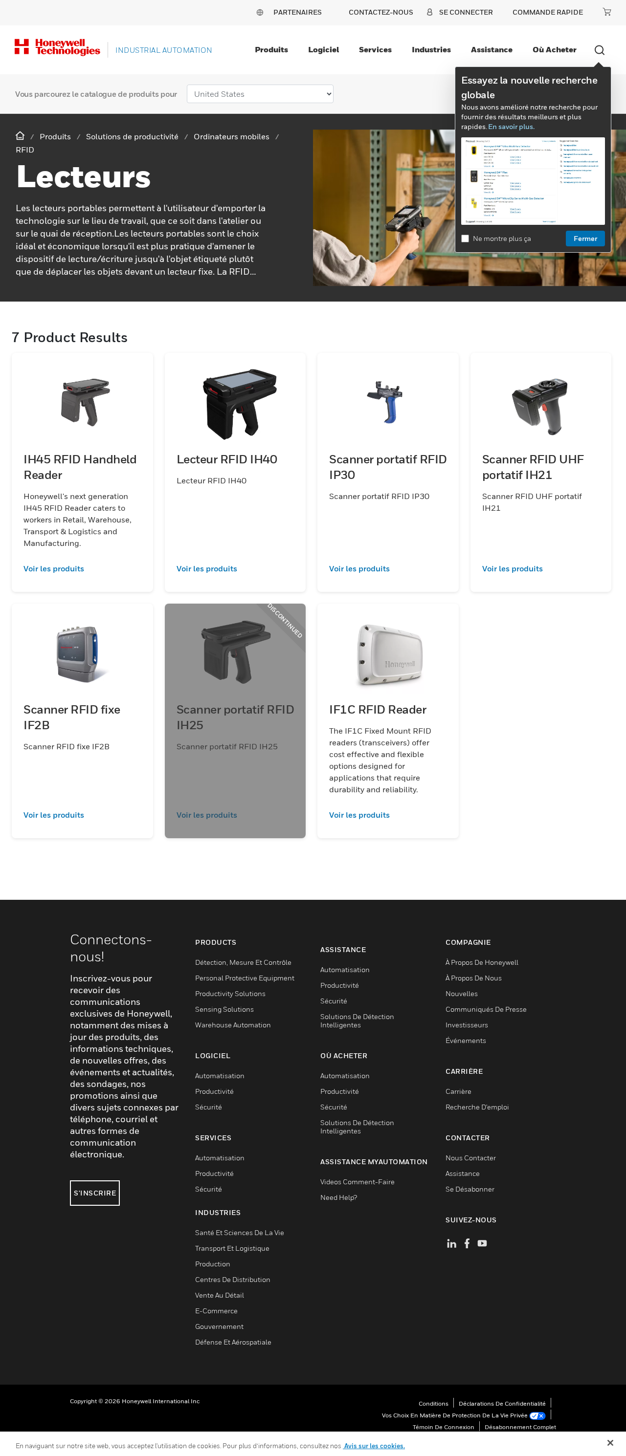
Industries (431, 49)
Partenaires (297, 12)
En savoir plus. (511, 126)
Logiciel (323, 49)
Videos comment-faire (357, 1181)
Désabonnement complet (520, 1427)
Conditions (433, 1403)
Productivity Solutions (230, 993)
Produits (271, 49)
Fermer (585, 238)
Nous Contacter (471, 1157)
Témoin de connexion (443, 1427)
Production (212, 1264)
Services (375, 49)
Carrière (458, 1091)
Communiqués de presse (486, 1009)
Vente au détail (219, 1295)
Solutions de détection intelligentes (357, 1020)
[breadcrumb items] (21, 136)
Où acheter (555, 49)
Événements (466, 1040)
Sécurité (208, 1107)
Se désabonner (470, 1189)
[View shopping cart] (607, 11)
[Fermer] (610, 1443)
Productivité (214, 1091)
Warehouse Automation (233, 1025)
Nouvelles (462, 993)
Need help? (338, 1197)
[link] (82, 568)
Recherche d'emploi (477, 1107)
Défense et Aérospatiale (233, 1342)
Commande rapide (548, 12)
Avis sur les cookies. (374, 1446)
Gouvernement (219, 1326)
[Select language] (260, 12)
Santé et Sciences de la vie (239, 1232)
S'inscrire (95, 1193)
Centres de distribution (232, 1279)
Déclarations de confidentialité (502, 1403)
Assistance (492, 49)
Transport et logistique (232, 1248)
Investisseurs (467, 1025)
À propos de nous (474, 978)
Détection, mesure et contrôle (243, 962)
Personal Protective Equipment (244, 978)
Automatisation (220, 1075)
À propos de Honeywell (482, 962)
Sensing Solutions (224, 1009)
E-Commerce (216, 1310)
